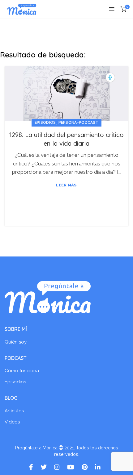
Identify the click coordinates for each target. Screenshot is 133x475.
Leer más (66, 185)
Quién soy (16, 342)
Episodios (45, 122)
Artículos (14, 411)
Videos (12, 422)
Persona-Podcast (78, 122)
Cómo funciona (22, 370)
